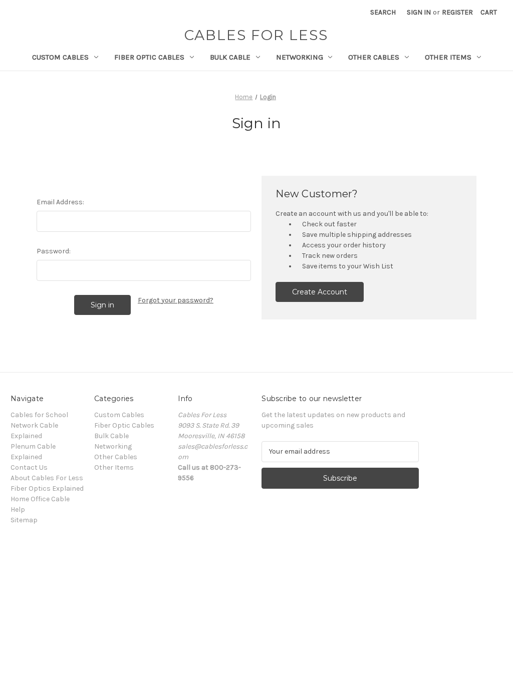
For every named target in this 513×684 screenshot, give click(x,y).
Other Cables (373, 57)
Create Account (319, 291)
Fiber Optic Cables (149, 57)
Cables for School (39, 415)
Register (457, 12)
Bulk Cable (230, 57)
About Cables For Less (47, 478)
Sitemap (24, 520)
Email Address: (60, 202)
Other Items (448, 57)
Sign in (419, 12)
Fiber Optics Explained (47, 488)
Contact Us (29, 467)
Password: (54, 251)
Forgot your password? (175, 300)
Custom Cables (60, 57)
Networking (299, 57)
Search (383, 12)
